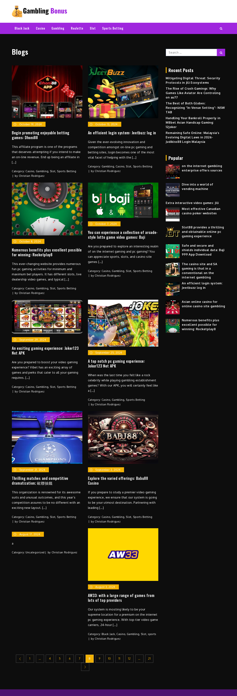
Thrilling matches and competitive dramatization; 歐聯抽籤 (40, 480)
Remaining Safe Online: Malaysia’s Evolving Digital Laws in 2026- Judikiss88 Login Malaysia (192, 137)
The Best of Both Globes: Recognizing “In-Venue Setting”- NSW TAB (195, 107)
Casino (40, 28)
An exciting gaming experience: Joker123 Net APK (45, 350)
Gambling (57, 28)
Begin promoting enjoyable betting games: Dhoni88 (40, 135)
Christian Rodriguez (32, 175)
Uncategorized (35, 552)
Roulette (77, 28)
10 (109, 658)
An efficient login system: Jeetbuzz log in (122, 132)
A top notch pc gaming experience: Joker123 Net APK (116, 363)
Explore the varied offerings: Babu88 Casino (118, 480)
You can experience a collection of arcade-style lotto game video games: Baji (123, 234)
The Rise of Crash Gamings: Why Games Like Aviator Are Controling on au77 (193, 93)
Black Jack (22, 28)
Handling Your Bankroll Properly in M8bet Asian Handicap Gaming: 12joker (193, 122)
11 (119, 658)
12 (129, 658)
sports (152, 634)
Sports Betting (112, 28)
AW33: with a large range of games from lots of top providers (121, 598)
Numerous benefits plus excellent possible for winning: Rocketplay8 (47, 252)
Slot (93, 28)
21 (149, 658)
